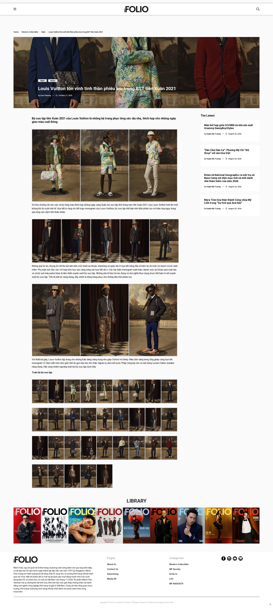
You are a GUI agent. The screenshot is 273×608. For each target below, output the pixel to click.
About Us (111, 564)
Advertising (112, 574)
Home (16, 32)
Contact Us (112, 569)
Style (43, 32)
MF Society (174, 569)
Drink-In (173, 574)
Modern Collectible (30, 32)
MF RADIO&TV (176, 583)
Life (171, 579)
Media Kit (111, 579)
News (52, 81)
